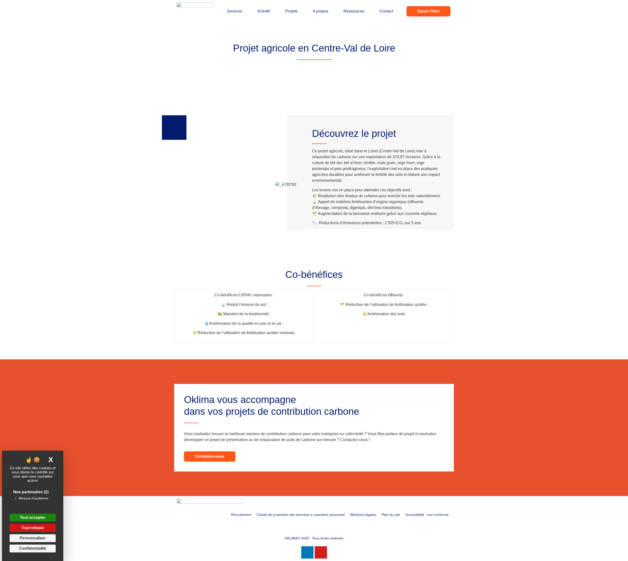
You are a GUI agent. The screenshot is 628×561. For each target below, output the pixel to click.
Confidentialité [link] (32, 548)
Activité (263, 11)
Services (234, 11)
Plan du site (391, 515)
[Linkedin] (307, 552)
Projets (291, 11)
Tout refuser (32, 528)
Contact (386, 11)
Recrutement (241, 515)
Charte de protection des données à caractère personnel (301, 515)
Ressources (353, 11)
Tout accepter (32, 517)
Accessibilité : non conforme (427, 515)
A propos (320, 11)
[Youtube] (321, 552)
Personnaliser (33, 538)
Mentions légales (363, 515)
